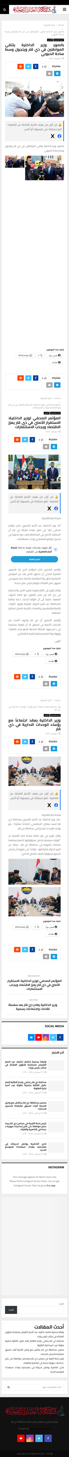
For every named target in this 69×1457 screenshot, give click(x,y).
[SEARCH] (8, 1387)
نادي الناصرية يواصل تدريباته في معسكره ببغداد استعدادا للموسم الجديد (25, 1147)
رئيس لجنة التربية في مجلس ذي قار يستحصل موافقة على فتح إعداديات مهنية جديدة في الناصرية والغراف (25, 1126)
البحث (61, 1304)
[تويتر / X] (52, 137)
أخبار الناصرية (58, 40)
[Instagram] (30, 1438)
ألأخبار (50, 40)
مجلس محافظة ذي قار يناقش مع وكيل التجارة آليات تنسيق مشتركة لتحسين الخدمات (25, 1105)
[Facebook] (48, 1438)
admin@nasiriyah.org (40, 1428)
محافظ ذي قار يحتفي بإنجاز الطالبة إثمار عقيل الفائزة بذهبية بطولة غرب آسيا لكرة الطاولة (25, 1085)
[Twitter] (39, 1438)
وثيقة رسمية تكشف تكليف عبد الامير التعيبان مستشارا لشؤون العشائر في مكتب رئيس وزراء (25, 1065)
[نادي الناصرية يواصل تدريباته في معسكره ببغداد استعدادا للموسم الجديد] (56, 1147)
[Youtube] (21, 1438)
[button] (44, 168)
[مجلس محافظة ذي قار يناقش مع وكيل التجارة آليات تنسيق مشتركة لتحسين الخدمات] (56, 1106)
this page (50, 1185)
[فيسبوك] (59, 137)
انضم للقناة (34, 559)
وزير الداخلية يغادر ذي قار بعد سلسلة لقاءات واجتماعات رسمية (32, 1007)
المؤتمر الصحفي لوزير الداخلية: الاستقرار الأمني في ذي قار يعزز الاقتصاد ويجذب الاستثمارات (34, 985)
